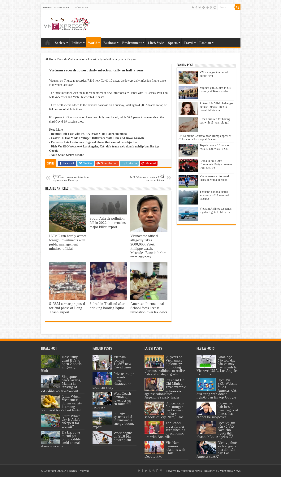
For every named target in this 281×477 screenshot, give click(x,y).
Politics (76, 43)
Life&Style (156, 43)
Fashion (205, 43)
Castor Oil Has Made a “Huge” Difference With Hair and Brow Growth (97, 138)
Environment (132, 43)
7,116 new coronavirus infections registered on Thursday (71, 178)
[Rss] (192, 7)
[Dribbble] (207, 7)
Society (60, 43)
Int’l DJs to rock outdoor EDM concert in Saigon (147, 178)
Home (48, 42)
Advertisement (81, 7)
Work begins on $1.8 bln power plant (123, 436)
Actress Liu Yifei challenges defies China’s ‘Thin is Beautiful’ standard (216, 107)
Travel (188, 43)
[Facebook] (196, 7)
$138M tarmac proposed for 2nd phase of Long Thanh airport (67, 308)
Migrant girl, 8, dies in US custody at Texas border (215, 89)
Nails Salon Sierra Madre (67, 154)
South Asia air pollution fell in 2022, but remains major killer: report (108, 222)
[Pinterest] (203, 7)
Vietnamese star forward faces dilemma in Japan (214, 178)
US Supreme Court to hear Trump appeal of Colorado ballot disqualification (205, 137)
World (92, 43)
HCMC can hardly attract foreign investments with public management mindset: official (67, 242)
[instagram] (214, 7)
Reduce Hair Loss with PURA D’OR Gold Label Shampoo (89, 133)
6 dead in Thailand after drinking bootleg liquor (107, 306)
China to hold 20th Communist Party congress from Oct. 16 (216, 164)
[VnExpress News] (66, 24)
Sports (173, 43)
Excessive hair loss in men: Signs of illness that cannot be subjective (94, 142)
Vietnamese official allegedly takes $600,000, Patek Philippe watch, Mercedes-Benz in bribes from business (148, 246)
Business (109, 43)
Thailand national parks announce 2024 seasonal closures (214, 195)
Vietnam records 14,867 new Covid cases (122, 362)
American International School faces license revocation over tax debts (148, 308)
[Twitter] (199, 7)
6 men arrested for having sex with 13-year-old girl (215, 120)
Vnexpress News (191, 470)
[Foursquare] (211, 7)
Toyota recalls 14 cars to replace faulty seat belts (214, 147)
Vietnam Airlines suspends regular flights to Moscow (215, 210)
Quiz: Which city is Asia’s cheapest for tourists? (71, 421)
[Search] (237, 7)
